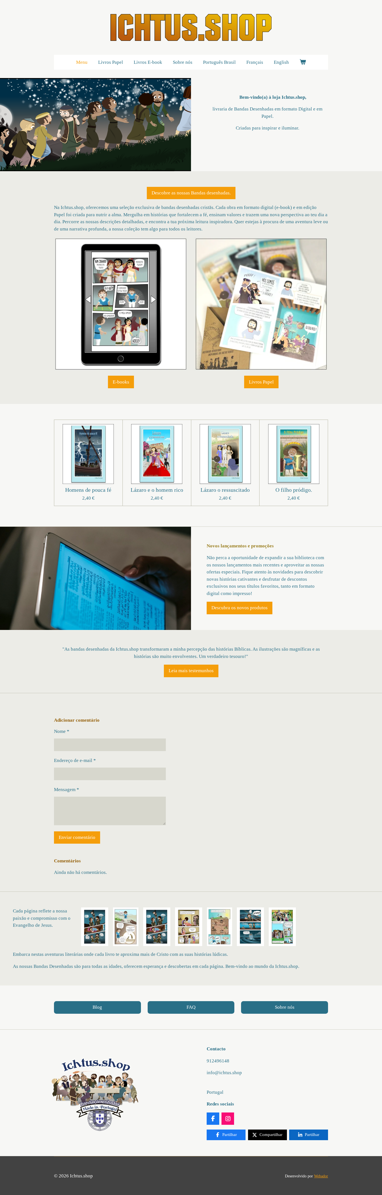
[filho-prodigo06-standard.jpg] (219, 926)
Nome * (61, 731)
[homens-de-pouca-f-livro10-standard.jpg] (94, 926)
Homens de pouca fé (88, 490)
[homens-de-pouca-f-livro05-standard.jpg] (282, 926)
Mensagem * (66, 789)
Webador (321, 1176)
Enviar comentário (77, 837)
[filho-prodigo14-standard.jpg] (125, 926)
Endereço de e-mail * (75, 760)
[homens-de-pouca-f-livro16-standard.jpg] (250, 926)
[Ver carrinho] (303, 62)
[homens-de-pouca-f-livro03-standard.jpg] (188, 926)
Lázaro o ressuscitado (225, 490)
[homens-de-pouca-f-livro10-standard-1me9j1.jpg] (156, 926)
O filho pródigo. (293, 490)
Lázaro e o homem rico (157, 490)
